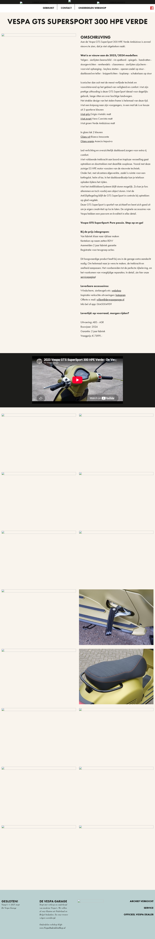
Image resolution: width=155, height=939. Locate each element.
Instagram (120, 295)
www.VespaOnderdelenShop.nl (52, 927)
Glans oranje (87, 141)
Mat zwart (86, 118)
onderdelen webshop (92, 7)
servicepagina (88, 277)
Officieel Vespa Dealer (138, 914)
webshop (116, 290)
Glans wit (85, 136)
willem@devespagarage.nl (110, 299)
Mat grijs (85, 114)
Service (148, 907)
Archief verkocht (141, 901)
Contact (66, 7)
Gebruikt (48, 7)
